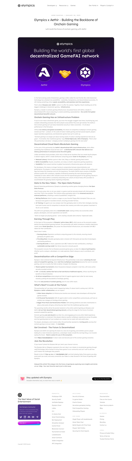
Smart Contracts (57, 437)
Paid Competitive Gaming (80, 408)
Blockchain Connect (58, 429)
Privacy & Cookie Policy (107, 433)
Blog (101, 408)
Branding (102, 422)
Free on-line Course (106, 399)
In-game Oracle (77, 399)
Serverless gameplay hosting (81, 405)
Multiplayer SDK (57, 396)
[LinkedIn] (24, 417)
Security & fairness (78, 396)
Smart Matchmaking (58, 417)
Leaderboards (56, 434)
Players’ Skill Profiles (79, 428)
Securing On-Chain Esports (81, 431)
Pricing (102, 419)
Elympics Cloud (56, 405)
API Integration (57, 443)
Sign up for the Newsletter (102, 379)
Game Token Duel (78, 422)
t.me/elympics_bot (61, 354)
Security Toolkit (56, 399)
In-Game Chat (56, 414)
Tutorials (102, 402)
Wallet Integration (57, 440)
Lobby (54, 408)
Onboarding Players (79, 411)
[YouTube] (33, 417)
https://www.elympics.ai (44, 337)
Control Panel (56, 426)
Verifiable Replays (57, 402)
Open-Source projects (106, 405)
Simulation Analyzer (58, 423)
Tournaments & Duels (58, 431)
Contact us (103, 425)
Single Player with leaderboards (82, 419)
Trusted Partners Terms (107, 439)
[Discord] (29, 417)
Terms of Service (105, 436)
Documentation (104, 396)
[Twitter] (20, 417)
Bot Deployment (57, 420)
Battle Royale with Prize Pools (82, 425)
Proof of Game (77, 402)
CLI (53, 411)
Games (73, 5)
